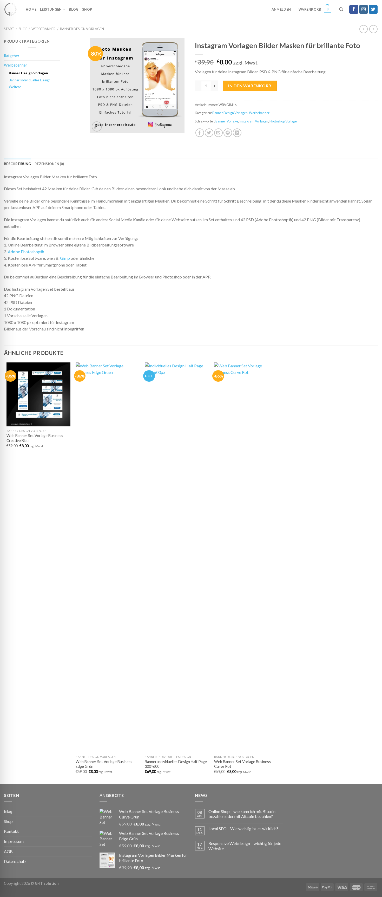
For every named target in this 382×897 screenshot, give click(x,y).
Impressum (14, 841)
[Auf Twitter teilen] (209, 132)
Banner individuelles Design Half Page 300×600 (176, 764)
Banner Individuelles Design (29, 80)
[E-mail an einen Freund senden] (218, 132)
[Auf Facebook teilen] (199, 132)
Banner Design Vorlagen (82, 29)
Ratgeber (11, 56)
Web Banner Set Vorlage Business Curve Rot (242, 764)
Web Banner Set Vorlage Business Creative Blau (34, 438)
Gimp (65, 258)
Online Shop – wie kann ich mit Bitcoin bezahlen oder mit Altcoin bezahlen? (241, 814)
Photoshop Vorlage (283, 121)
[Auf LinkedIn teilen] (237, 132)
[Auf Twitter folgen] (373, 9)
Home (31, 9)
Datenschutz (15, 861)
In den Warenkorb (250, 85)
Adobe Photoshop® (26, 251)
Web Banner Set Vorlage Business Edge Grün (104, 764)
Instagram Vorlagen (253, 121)
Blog (73, 9)
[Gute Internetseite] (11, 9)
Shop (87, 9)
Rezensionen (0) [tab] (49, 164)
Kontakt (11, 831)
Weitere (15, 87)
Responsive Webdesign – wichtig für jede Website (244, 846)
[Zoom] (97, 126)
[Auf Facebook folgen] (353, 9)
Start (9, 29)
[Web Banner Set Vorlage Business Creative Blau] (38, 394)
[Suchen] (341, 9)
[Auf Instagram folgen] (363, 9)
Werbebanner (43, 29)
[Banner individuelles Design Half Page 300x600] (177, 557)
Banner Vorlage (226, 121)
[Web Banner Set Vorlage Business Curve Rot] (246, 557)
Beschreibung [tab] (17, 164)
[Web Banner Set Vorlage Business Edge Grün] (108, 557)
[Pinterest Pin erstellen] (227, 132)
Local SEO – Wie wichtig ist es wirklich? (243, 828)
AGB (8, 851)
